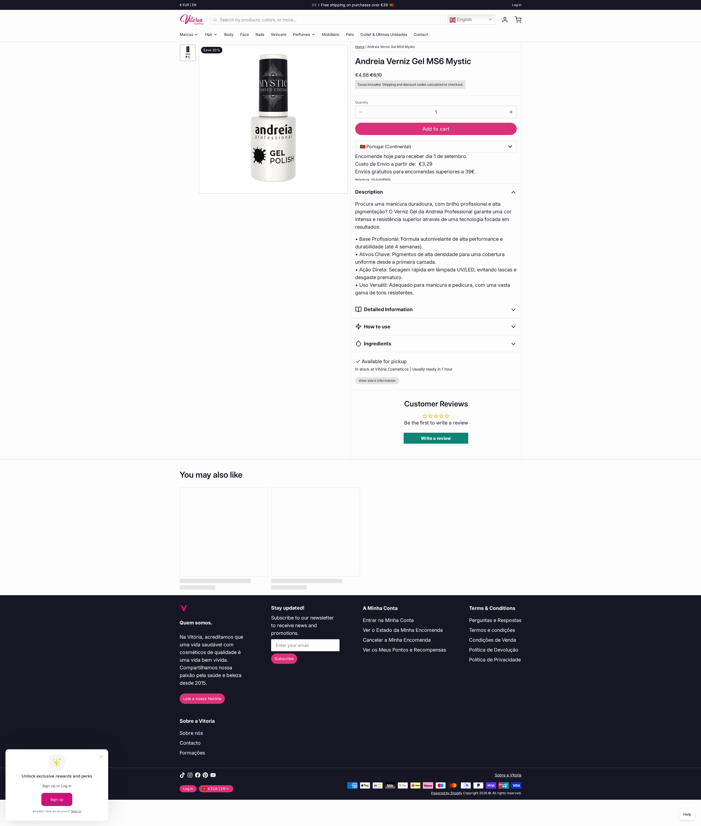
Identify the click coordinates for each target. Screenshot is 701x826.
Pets (350, 34)
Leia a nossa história (202, 698)
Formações (192, 753)
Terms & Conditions (492, 608)
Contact (421, 34)
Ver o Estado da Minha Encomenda (403, 630)
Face (244, 34)
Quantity (361, 102)
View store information (377, 380)
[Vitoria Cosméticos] (192, 19)
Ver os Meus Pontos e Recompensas (404, 650)
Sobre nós (191, 733)
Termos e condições (492, 630)
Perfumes (301, 34)
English (464, 19)
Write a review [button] (436, 438)
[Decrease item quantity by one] (360, 112)
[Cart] (515, 19)
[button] (436, 129)
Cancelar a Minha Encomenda (397, 640)
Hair (208, 34)
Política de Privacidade (495, 659)
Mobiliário (330, 34)
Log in (516, 5)
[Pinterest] (205, 775)
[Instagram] (190, 775)
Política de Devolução (493, 650)
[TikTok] (182, 775)
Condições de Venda (492, 640)
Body (229, 34)
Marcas (186, 34)
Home (359, 47)
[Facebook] (197, 775)
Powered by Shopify (446, 793)
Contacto (190, 743)
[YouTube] (213, 775)
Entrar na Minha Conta (388, 620)
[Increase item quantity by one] (510, 112)
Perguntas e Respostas (495, 620)
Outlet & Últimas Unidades (383, 34)
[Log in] (502, 19)
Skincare (278, 34)
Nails (259, 34)
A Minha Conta (380, 608)
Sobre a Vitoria (197, 721)
